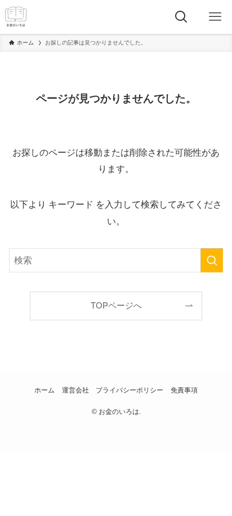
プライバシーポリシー (129, 390)
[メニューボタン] (215, 17)
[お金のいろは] (16, 17)
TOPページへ (116, 305)
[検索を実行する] (211, 260)
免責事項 (184, 390)
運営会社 (75, 390)
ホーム (44, 390)
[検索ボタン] (181, 17)
